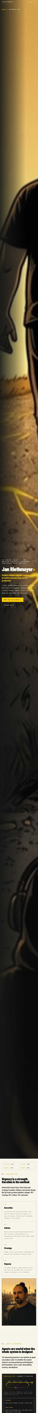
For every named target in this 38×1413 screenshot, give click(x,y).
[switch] (32, 2)
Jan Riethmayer (8, 1)
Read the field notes (13, 599)
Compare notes (9, 605)
